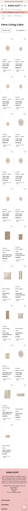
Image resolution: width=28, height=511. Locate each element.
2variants (4, 248)
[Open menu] (2, 5)
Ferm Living (5, 250)
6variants (17, 59)
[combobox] (14, 9)
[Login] (5, 5)
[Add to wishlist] (11, 39)
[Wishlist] (21, 5)
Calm (9, 61)
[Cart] (25, 5)
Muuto (4, 61)
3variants (4, 59)
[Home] (14, 5)
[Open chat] (24, 507)
